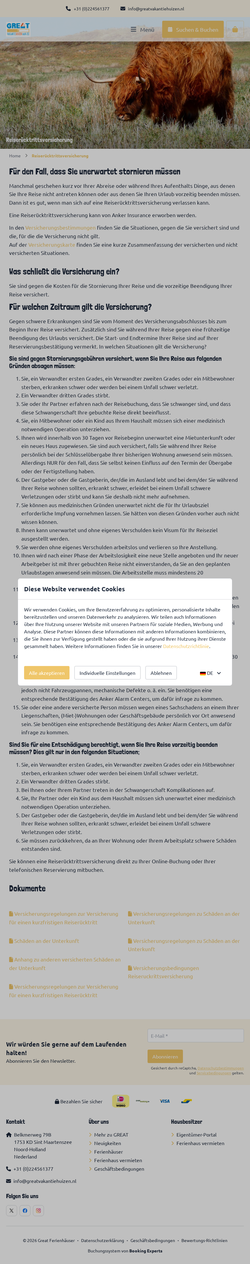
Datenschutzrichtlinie (186, 646)
